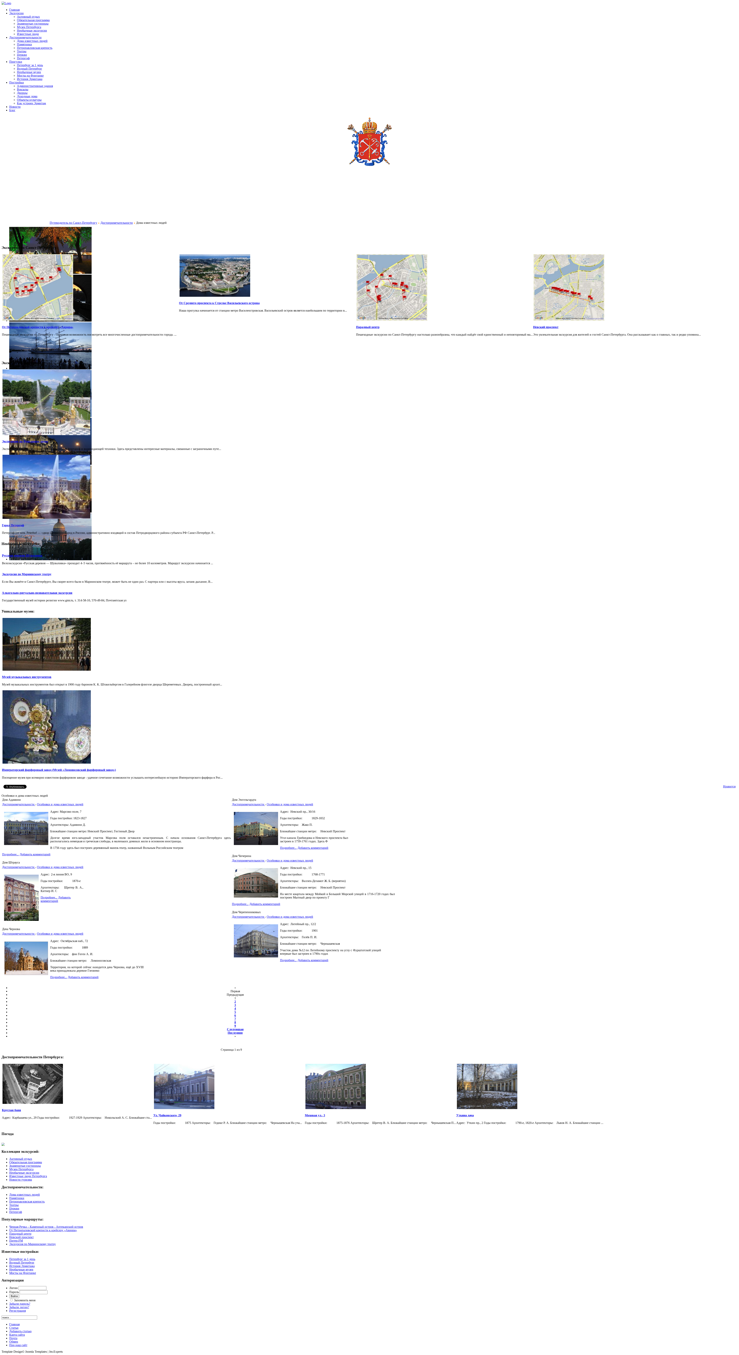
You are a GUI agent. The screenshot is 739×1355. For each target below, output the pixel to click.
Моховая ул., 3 (315, 1115)
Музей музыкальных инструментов (26, 677)
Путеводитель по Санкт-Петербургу (73, 222)
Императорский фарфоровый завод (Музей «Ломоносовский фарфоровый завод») (59, 770)
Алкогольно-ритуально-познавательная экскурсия (37, 592)
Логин (13, 1288)
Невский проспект (545, 327)
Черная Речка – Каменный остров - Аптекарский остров (46, 1226)
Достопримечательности (116, 222)
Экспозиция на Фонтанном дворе (25, 441)
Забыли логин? (19, 1307)
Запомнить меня (24, 1300)
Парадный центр (368, 327)
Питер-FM (16, 1240)
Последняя (235, 1032)
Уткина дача (465, 1115)
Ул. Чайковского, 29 (167, 1115)
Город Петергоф (13, 525)
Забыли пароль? (19, 1303)
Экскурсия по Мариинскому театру (26, 574)
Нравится (729, 786)
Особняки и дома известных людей (60, 804)
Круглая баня (11, 1110)
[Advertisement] (26, 203)
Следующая (235, 1029)
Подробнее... (10, 854)
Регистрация (17, 1310)
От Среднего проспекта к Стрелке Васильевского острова (219, 303)
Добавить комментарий (35, 854)
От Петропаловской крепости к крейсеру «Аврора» (37, 327)
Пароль (14, 1292)
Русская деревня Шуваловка (22, 555)
